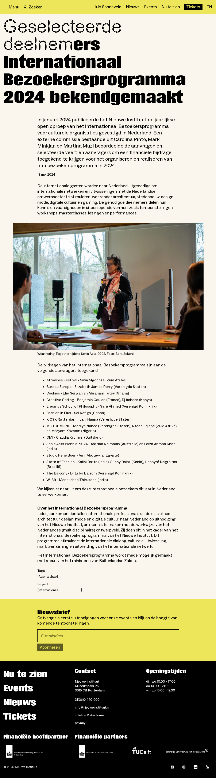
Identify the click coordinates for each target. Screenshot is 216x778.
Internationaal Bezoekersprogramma (127, 126)
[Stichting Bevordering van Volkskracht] (187, 751)
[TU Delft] (141, 751)
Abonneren (50, 647)
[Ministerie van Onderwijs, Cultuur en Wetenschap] (24, 751)
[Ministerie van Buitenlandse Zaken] (96, 751)
